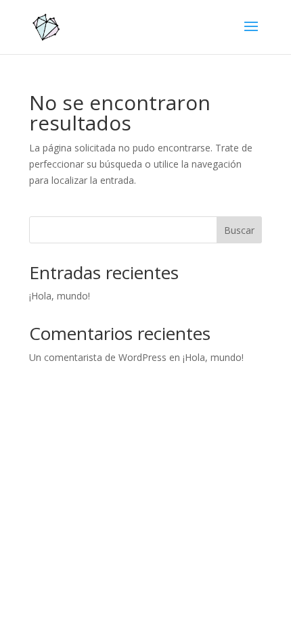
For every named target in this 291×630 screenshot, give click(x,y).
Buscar (239, 230)
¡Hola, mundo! (59, 295)
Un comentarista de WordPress (97, 357)
